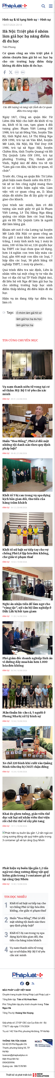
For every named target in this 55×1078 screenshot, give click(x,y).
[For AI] (23, 72)
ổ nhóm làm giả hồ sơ (28, 313)
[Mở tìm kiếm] (43, 6)
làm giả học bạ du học (29, 319)
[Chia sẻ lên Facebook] (4, 72)
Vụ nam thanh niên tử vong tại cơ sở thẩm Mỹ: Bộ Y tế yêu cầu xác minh (26, 390)
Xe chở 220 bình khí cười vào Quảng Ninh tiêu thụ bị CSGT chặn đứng (27, 765)
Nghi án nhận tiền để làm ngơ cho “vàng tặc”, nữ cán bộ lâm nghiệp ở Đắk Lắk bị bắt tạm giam (26, 607)
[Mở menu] (51, 6)
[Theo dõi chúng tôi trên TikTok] (27, 983)
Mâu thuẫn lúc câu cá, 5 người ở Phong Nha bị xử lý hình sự (23, 714)
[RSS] (33, 983)
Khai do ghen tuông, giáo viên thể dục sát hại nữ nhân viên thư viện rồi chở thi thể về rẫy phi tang (26, 817)
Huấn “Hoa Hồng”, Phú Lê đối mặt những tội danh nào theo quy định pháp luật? (26, 444)
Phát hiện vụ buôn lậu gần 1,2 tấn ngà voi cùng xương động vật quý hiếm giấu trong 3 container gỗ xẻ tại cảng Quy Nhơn (26, 873)
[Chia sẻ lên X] (11, 72)
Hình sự (45, 19)
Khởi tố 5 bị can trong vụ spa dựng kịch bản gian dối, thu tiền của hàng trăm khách (26, 499)
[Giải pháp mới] (41, 1075)
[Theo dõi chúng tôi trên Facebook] (22, 983)
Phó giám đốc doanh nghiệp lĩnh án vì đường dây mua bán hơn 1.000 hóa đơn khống (27, 661)
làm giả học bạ (24, 325)
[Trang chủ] (27, 975)
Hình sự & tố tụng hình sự (19, 19)
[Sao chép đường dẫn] (17, 72)
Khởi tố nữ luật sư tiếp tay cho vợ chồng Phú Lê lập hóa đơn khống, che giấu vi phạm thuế (25, 553)
